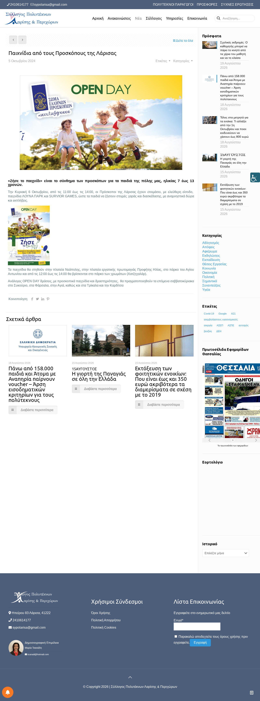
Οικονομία (209, 272)
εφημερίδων (242, 445)
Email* (178, 620)
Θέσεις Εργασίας (214, 264)
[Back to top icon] (130, 677)
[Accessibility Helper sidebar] (255, 177)
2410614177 (19, 4)
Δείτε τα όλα (184, 40)
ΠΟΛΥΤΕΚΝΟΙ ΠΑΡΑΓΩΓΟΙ (173, 4)
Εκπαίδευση (211, 260)
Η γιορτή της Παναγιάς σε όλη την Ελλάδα (99, 374)
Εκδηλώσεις (211, 255)
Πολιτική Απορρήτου (106, 620)
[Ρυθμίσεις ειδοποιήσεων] (7, 692)
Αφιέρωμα (209, 251)
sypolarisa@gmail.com (50, 4)
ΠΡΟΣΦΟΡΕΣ (207, 4)
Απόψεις (208, 247)
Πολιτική (208, 277)
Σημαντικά (209, 281)
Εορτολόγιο (212, 462)
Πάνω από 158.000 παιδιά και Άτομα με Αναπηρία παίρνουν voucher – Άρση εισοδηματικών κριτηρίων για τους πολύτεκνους (32, 384)
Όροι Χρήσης (100, 613)
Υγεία (206, 289)
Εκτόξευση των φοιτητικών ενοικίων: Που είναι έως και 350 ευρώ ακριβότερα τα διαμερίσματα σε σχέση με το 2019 (163, 381)
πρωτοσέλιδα (226, 445)
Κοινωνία (209, 268)
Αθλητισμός (210, 243)
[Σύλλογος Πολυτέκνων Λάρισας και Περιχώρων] (32, 18)
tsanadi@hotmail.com (38, 654)
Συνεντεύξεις (211, 285)
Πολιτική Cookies (103, 627)
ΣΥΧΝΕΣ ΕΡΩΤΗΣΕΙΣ (237, 4)
